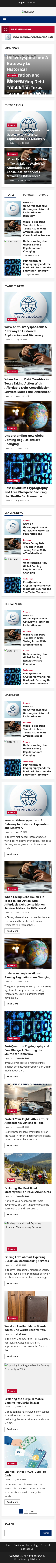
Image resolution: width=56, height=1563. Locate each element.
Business (12, 75)
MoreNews (20, 1559)
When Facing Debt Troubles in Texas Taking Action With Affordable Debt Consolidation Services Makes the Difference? (27, 167)
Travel (11, 1180)
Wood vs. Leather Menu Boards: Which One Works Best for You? (28, 1306)
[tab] (12, 195)
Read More (13, 855)
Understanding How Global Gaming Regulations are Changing (12, 248)
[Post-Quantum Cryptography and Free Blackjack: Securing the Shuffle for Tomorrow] (28, 468)
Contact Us (27, 1548)
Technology (13, 480)
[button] (4, 19)
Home (8, 1545)
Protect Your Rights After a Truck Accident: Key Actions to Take (28, 1099)
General (11, 125)
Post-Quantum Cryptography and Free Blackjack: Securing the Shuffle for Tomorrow (12, 267)
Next (33, 1511)
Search (9, 1524)
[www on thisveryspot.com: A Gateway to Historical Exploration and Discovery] (28, 307)
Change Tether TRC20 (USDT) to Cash (28, 1452)
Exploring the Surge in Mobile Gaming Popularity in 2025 (28, 1379)
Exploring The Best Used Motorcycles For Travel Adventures (28, 1168)
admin (11, 143)
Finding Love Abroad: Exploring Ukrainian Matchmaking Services (28, 1237)
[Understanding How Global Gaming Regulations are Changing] (28, 416)
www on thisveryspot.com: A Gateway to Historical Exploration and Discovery (28, 134)
